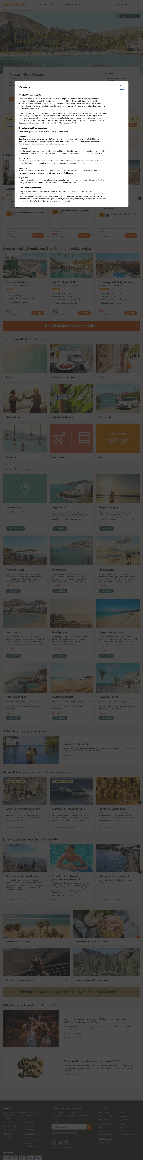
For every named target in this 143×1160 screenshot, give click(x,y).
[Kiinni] (122, 87)
